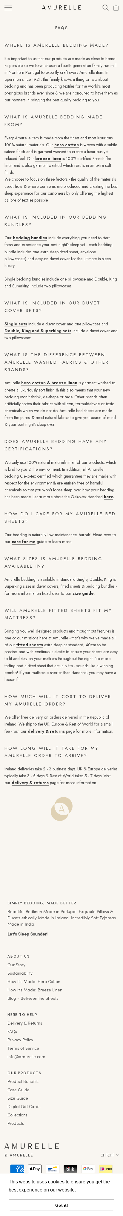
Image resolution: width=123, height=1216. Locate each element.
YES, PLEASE (91, 619)
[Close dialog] (115, 569)
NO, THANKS (90, 630)
